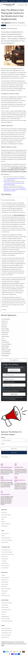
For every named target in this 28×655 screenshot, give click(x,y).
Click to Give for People (6, 552)
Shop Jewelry (4, 591)
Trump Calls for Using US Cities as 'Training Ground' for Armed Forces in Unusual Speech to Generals (15, 189)
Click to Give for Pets (6, 549)
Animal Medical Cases (6, 632)
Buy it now (14, 452)
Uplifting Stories (5, 616)
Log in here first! (14, 370)
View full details (5, 457)
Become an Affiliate (5, 523)
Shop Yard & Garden (5, 588)
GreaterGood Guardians (13, 367)
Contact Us (3, 517)
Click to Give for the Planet (7, 554)
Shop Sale (3, 593)
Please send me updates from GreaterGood (14, 388)
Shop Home (4, 586)
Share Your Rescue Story (6, 621)
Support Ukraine (5, 637)
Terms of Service (12, 398)
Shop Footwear (4, 584)
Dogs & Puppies (5, 607)
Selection (3, 437)
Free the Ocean (4, 563)
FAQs (2, 519)
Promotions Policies (6, 537)
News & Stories (20, 1)
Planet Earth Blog (5, 618)
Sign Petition (14, 394)
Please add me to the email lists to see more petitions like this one (14, 390)
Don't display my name (9, 382)
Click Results (4, 526)
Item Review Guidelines (6, 540)
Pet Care (3, 614)
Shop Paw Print (4, 579)
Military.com (6, 187)
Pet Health (3, 611)
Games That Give (5, 565)
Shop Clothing (4, 582)
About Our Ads (4, 542)
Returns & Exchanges (6, 514)
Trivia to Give (4, 556)
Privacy (3, 535)
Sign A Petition (4, 567)
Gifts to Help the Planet (6, 630)
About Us (3, 521)
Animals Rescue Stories (6, 602)
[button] (18, 4)
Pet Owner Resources (6, 609)
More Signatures (14, 360)
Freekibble (3, 561)
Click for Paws (4, 558)
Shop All (3, 575)
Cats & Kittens (4, 605)
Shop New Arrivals (5, 595)
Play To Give (12, 1)
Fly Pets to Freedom (6, 635)
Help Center (4, 512)
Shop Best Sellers (5, 577)
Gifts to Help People (6, 628)
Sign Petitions (4, 1)
